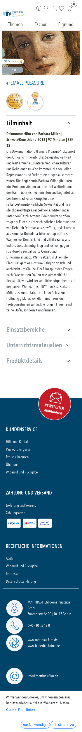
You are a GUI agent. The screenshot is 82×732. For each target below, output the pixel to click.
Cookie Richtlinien (20, 710)
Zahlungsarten (15, 513)
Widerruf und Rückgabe (22, 472)
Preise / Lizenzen (17, 457)
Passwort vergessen (19, 449)
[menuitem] (15, 24)
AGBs (9, 558)
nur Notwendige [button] (35, 725)
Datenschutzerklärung (21, 581)
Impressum (13, 573)
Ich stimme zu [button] (63, 725)
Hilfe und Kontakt (18, 442)
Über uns (12, 464)
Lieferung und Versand (21, 505)
